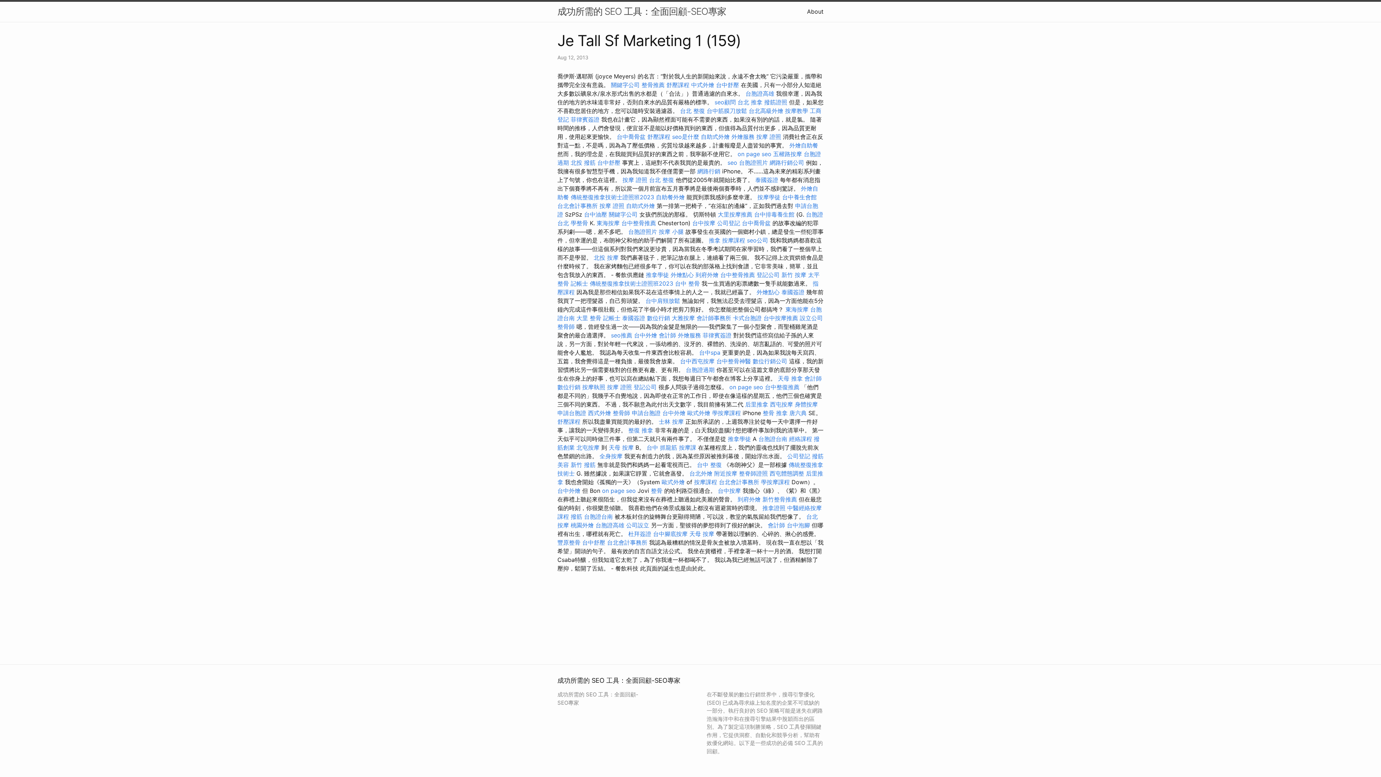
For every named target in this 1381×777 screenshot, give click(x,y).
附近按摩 (725, 473)
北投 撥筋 (583, 162)
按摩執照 (593, 387)
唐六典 (798, 413)
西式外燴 (599, 413)
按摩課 (687, 447)
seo (732, 162)
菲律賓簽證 (585, 119)
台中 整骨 (687, 283)
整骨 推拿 (775, 413)
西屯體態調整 (787, 473)
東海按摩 (608, 223)
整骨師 (566, 326)
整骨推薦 (653, 84)
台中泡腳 (798, 525)
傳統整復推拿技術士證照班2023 (612, 197)
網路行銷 (708, 171)
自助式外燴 (715, 136)
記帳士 (579, 283)
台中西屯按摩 (697, 361)
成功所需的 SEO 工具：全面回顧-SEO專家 (641, 11)
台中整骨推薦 (638, 223)
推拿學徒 (657, 274)
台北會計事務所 (577, 205)
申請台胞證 (571, 413)
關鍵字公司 (625, 84)
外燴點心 (682, 274)
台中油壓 (595, 214)
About (815, 11)
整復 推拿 (640, 430)
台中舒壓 (727, 84)
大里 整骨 (588, 318)
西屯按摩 (781, 404)
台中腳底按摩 (670, 533)
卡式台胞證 (747, 318)
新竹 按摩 (793, 274)
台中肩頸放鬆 (663, 300)
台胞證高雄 (760, 93)
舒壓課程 (677, 84)
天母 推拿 (790, 378)
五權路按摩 (787, 154)
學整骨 (579, 223)
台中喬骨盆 (631, 136)
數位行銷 (658, 318)
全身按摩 (611, 456)
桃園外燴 (582, 525)
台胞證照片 (753, 162)
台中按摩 (703, 223)
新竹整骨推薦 (779, 499)
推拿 (714, 240)
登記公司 (768, 274)
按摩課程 (733, 240)
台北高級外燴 (766, 110)
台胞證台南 (772, 438)
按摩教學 (796, 110)
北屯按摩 (588, 447)
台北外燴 (700, 473)
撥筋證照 (775, 102)
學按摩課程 (726, 413)
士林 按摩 (671, 421)
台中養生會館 (799, 197)
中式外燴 (702, 84)
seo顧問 (725, 102)
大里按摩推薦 (735, 214)
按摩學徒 (768, 197)
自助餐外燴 (670, 197)
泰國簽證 (766, 179)
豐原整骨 (568, 542)
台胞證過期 (700, 369)
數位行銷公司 (770, 361)
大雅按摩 (683, 318)
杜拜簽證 (639, 533)
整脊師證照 (753, 473)
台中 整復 (709, 464)
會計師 (667, 335)
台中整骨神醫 (733, 361)
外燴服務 (743, 136)
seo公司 (757, 240)
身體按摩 (806, 404)
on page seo (754, 154)
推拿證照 (773, 508)
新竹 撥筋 (583, 464)
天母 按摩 (621, 447)
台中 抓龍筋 (662, 447)
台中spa (709, 352)
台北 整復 (692, 110)
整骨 (656, 490)
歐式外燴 (698, 413)
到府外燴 (707, 274)
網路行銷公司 (787, 162)
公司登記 (728, 223)
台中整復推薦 (782, 387)
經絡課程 (800, 438)
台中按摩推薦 (781, 318)
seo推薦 (621, 335)
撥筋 (576, 516)
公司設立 (637, 525)
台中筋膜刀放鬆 (727, 110)
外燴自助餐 (803, 145)
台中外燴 (645, 335)
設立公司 (811, 318)
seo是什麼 (685, 136)
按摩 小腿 (671, 231)
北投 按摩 (606, 257)
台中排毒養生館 (774, 214)
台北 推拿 (750, 102)
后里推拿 (756, 404)
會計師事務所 (714, 318)
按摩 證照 (768, 136)
